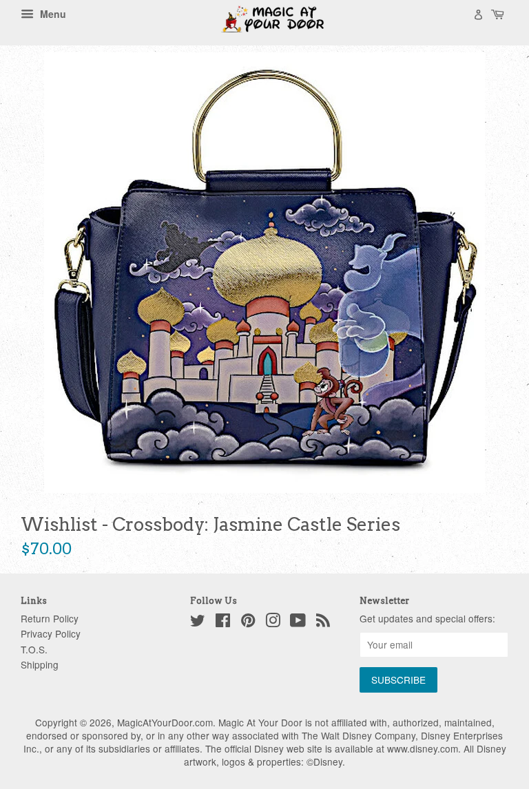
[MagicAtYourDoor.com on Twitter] (197, 622)
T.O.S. (34, 649)
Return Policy (50, 618)
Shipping (40, 664)
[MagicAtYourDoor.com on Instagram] (272, 622)
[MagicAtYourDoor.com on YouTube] (298, 622)
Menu (51, 14)
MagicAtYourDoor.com (165, 722)
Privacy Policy (51, 633)
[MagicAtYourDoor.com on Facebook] (223, 622)
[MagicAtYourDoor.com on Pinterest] (248, 622)
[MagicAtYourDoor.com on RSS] (323, 622)
